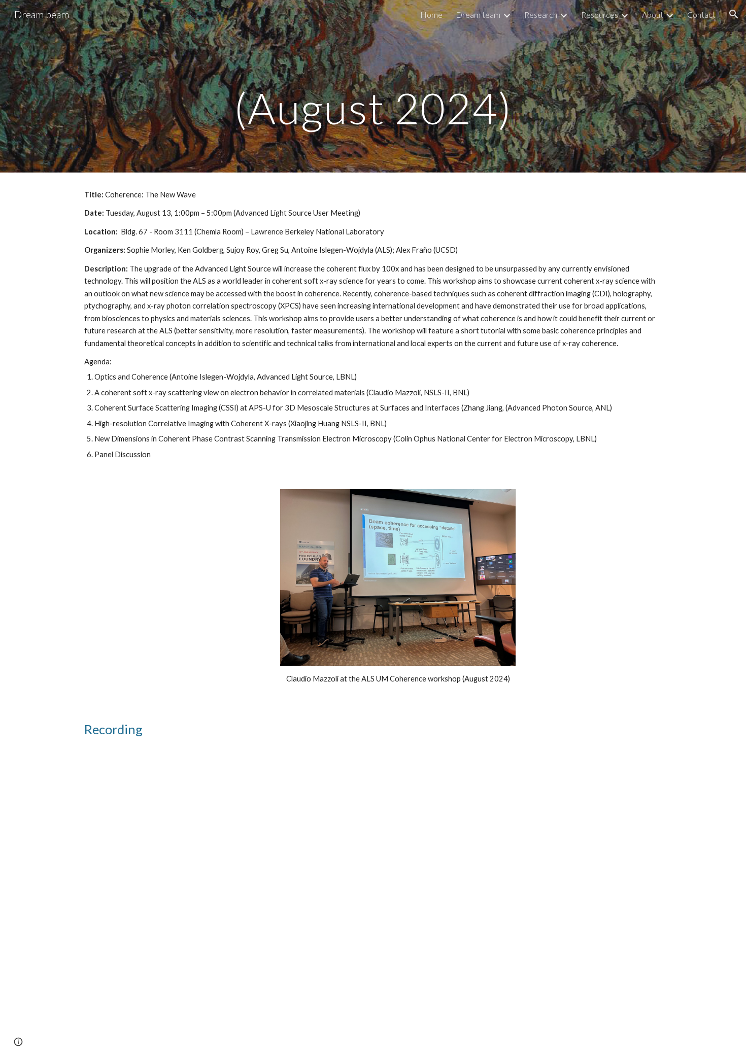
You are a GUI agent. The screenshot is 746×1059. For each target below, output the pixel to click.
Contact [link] (701, 14)
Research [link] (540, 14)
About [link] (652, 14)
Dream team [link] (478, 14)
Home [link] (431, 14)
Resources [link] (599, 14)
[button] (734, 14)
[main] (373, 86)
